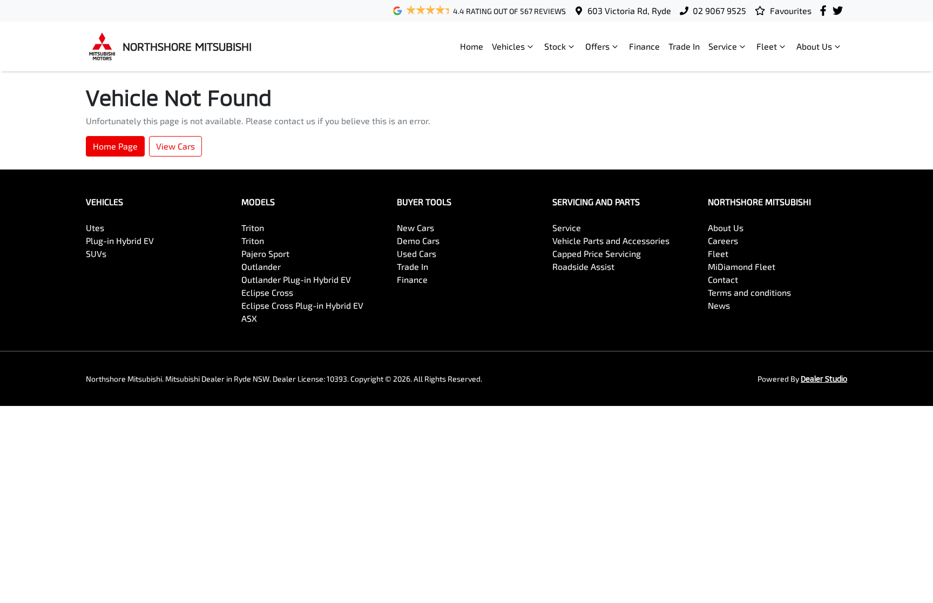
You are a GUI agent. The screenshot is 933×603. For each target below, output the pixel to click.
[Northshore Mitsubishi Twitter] (840, 10)
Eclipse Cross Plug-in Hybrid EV (302, 305)
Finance (644, 46)
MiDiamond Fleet (741, 266)
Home (471, 46)
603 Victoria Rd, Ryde (629, 10)
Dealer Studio (824, 378)
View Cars (175, 146)
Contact (723, 279)
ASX (249, 318)
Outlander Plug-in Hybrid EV (296, 279)
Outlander (261, 266)
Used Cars (416, 253)
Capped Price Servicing (596, 253)
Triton (252, 227)
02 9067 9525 (719, 10)
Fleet (766, 46)
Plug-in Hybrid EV (120, 240)
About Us (814, 46)
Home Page (115, 146)
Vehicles (508, 46)
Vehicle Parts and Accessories (611, 240)
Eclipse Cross (267, 292)
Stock (555, 46)
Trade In (684, 46)
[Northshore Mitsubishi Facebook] (825, 10)
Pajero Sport (265, 253)
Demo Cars (418, 240)
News (719, 305)
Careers (723, 240)
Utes (95, 227)
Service (722, 46)
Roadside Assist (583, 266)
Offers (597, 46)
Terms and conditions (749, 292)
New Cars (415, 227)
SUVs (96, 253)
